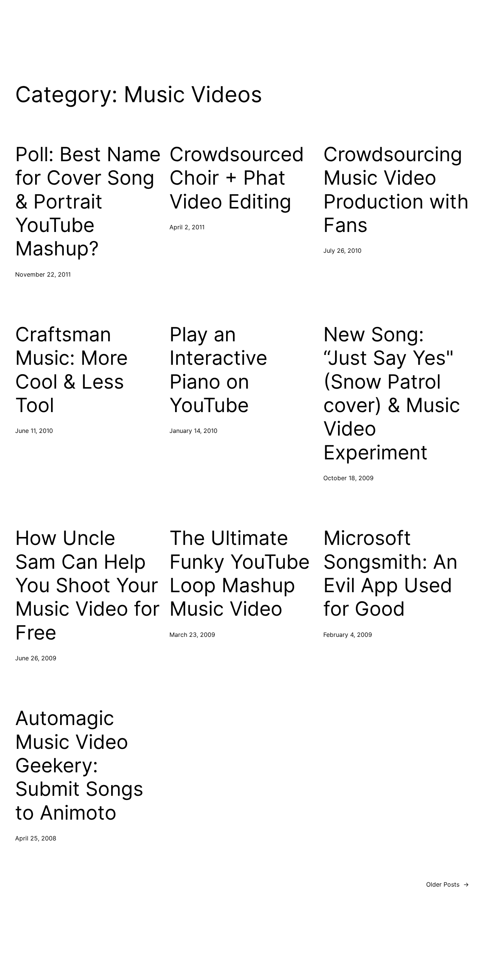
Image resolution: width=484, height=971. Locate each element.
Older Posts (447, 884)
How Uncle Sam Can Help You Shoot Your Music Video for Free (87, 585)
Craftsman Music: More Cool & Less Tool (71, 370)
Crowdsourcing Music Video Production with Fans (396, 190)
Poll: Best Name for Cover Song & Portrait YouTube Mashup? (88, 202)
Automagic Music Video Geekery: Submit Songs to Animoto (79, 765)
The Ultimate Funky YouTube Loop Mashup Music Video (239, 573)
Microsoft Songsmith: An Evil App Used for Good (390, 573)
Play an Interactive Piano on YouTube (218, 370)
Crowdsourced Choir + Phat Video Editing (236, 178)
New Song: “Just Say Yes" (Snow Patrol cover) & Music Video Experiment (391, 393)
